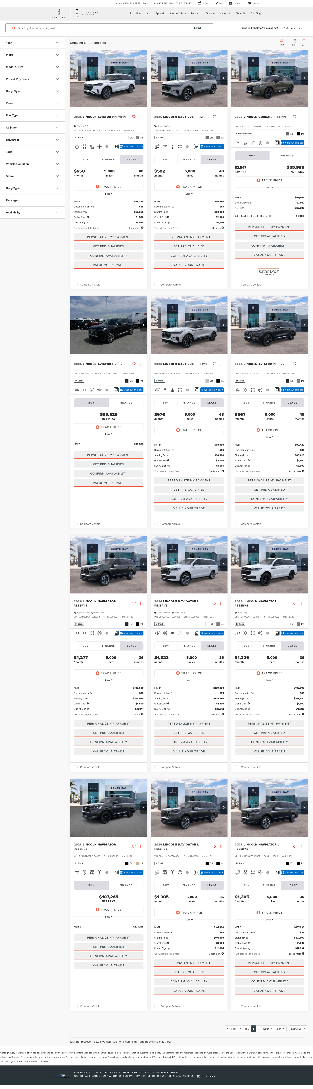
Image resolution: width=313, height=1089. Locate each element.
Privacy (137, 1072)
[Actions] (140, 117)
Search (198, 28)
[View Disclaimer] (107, 146)
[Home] (130, 13)
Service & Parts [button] (177, 13)
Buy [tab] (86, 159)
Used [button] (148, 13)
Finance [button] (210, 13)
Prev (245, 1029)
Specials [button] (160, 13)
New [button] (138, 13)
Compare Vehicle (90, 284)
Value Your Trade (109, 265)
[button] (143, 78)
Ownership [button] (225, 13)
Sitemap (124, 1072)
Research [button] (196, 13)
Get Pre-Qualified (108, 246)
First (232, 1029)
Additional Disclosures (162, 1072)
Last (279, 1029)
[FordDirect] (62, 1076)
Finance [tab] (108, 159)
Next (267, 1029)
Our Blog (256, 13)
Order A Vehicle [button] (293, 28)
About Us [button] (241, 13)
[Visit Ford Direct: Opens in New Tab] (206, 1076)
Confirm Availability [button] (108, 256)
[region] (108, 210)
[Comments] (116, 146)
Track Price (111, 187)
